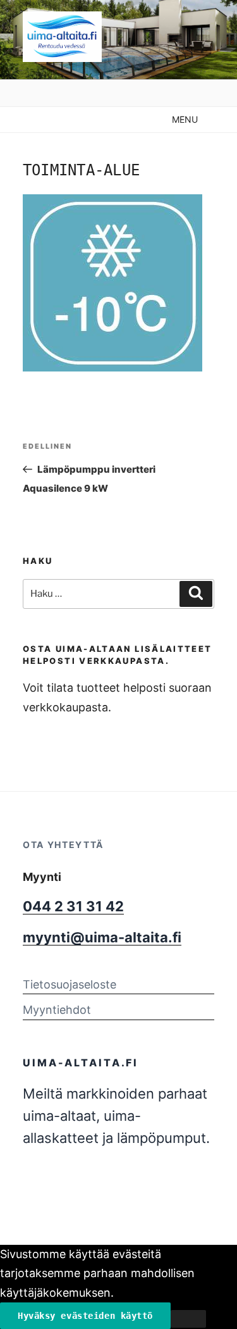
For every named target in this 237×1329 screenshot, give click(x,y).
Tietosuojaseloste (69, 984)
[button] (185, 119)
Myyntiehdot (57, 1009)
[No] (188, 1319)
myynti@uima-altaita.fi (102, 937)
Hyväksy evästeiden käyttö (85, 1316)
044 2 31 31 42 (73, 906)
